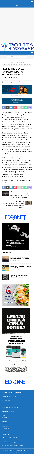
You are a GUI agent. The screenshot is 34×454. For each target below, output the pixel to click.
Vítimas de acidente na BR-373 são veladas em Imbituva (20, 276)
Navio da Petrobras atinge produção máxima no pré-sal (19, 257)
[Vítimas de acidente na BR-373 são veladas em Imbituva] (5, 277)
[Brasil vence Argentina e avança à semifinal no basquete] (5, 268)
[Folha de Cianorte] (17, 49)
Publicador (15, 82)
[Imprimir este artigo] (22, 107)
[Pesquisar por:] (17, 56)
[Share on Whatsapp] (26, 107)
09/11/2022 (6, 82)
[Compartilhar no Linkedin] (11, 107)
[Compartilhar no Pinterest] (15, 107)
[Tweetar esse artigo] (7, 107)
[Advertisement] (17, 25)
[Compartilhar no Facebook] (4, 107)
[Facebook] (17, 6)
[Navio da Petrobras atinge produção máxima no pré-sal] (5, 259)
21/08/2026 (14, 260)
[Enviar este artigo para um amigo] (19, 107)
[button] (31, 1)
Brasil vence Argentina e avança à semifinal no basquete (21, 267)
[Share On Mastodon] (30, 107)
